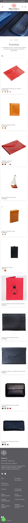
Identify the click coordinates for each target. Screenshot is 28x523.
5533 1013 (11, 461)
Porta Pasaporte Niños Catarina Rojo (13, 303)
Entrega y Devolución (18, 479)
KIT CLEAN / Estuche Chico (10, 441)
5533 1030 (4, 461)
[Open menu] (2, 6)
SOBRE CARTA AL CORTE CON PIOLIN (13, 371)
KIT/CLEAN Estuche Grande (10, 405)
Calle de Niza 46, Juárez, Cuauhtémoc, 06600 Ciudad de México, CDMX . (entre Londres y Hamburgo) (13, 467)
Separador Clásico (7, 267)
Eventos (16, 40)
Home (11, 40)
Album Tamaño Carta (8, 231)
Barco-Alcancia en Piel (9, 197)
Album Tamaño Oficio (8, 125)
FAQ (2, 478)
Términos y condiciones (5, 484)
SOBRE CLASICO (7, 161)
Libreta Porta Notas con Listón (11, 88)
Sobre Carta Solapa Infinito (10, 337)
